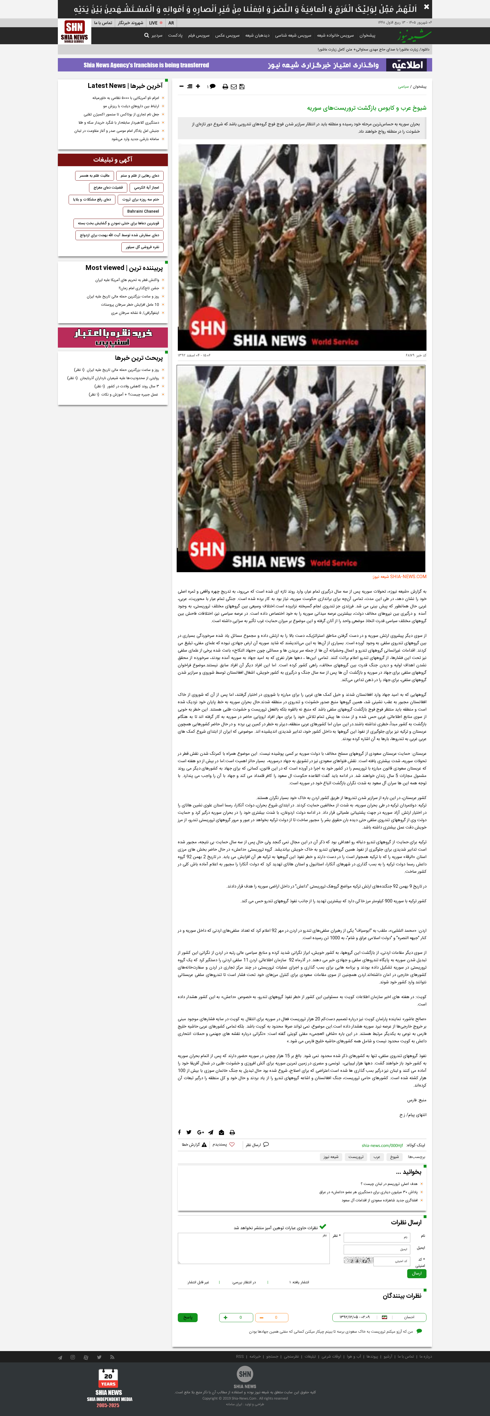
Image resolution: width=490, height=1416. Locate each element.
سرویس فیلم (199, 35)
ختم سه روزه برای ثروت (140, 199)
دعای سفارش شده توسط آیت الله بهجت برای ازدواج (119, 235)
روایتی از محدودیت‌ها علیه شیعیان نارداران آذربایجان (113, 378)
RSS (240, 1356)
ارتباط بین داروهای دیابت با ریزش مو (131, 106)
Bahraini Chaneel (143, 211)
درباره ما (426, 1356)
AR (171, 23)
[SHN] (74, 31)
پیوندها (372, 1356)
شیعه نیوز (331, 1157)
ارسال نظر (254, 1145)
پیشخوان (367, 35)
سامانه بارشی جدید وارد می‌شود (135, 139)
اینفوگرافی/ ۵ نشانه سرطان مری (135, 313)
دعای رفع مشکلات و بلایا (92, 199)
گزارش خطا (191, 1145)
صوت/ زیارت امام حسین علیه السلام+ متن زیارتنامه (390, 50)
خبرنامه (255, 1356)
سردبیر (157, 35)
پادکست (175, 35)
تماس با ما (103, 23)
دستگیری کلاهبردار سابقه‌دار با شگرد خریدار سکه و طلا (118, 123)
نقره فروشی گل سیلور (142, 247)
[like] (226, 1145)
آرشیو (388, 1356)
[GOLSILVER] (113, 338)
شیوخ (394, 1157)
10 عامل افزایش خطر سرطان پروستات (130, 305)
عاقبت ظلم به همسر (94, 176)
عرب (376, 1157)
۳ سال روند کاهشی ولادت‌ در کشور (126, 386)
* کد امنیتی (420, 1263)
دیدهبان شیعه (257, 35)
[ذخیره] (241, 87)
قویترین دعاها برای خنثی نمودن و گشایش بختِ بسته (118, 223)
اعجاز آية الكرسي (146, 188)
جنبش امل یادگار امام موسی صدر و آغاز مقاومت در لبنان (116, 131)
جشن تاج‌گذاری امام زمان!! (138, 288)
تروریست (356, 1157)
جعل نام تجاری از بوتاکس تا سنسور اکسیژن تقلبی (121, 114)
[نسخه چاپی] (225, 87)
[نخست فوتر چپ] (110, 1388)
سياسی (403, 87)
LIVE (153, 23)
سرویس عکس (227, 35)
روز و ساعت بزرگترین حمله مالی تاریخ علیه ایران (123, 296)
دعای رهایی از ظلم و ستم (140, 176)
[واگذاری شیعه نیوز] (245, 63)
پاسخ (188, 1317)
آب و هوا (354, 1356)
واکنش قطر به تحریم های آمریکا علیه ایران (127, 280)
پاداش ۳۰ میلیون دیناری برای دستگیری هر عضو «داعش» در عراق (368, 1192)
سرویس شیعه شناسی (293, 35)
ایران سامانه (234, 1404)
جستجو (272, 1356)
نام (423, 1236)
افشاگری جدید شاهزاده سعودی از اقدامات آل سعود (380, 1200)
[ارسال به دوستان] (234, 87)
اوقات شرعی (331, 1356)
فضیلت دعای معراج (108, 188)
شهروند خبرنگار (130, 23)
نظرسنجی (291, 1356)
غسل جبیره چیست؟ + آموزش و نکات (124, 395)
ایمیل (421, 1248)
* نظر (337, 1236)
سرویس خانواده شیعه (335, 35)
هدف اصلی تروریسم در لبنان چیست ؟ (389, 1184)
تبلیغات (310, 1356)
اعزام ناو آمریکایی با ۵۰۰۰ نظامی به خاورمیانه (125, 98)
